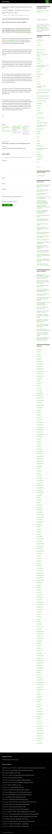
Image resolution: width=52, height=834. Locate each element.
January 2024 (39, 424)
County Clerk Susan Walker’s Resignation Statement (43, 299)
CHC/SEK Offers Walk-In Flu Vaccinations (25, 127)
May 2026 (39, 356)
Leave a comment (25, 15)
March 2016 (39, 653)
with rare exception (9, 41)
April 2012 (39, 721)
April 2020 (39, 534)
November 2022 (40, 458)
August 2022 (39, 466)
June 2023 (39, 441)
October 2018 (40, 577)
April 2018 (39, 592)
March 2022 (39, 478)
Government (39, 103)
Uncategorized (40, 156)
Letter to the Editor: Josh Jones (42, 308)
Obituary (38, 131)
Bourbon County (6, 6)
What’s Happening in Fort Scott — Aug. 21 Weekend (43, 198)
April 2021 (39, 504)
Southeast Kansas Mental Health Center (42, 149)
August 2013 (39, 699)
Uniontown (39, 159)
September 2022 (40, 463)
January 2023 (39, 453)
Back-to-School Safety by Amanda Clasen (42, 194)
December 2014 (40, 682)
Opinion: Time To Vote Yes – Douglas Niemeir (19, 823)
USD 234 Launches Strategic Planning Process (42, 334)
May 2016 (39, 648)
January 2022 (39, 483)
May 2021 (39, 502)
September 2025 (40, 376)
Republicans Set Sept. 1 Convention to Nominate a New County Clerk (43, 207)
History (38, 108)
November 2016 (40, 633)
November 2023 (40, 429)
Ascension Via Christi (41, 49)
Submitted (39, 154)
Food (38, 81)
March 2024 (39, 419)
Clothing (38, 63)
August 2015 (39, 670)
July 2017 (39, 614)
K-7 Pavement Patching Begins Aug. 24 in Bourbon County (43, 251)
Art (37, 47)
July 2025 (39, 380)
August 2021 (39, 495)
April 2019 (39, 563)
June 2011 (39, 740)
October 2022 (40, 461)
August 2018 (39, 582)
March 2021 (39, 507)
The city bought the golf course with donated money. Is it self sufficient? (24, 814)
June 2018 (39, 587)
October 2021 (40, 490)
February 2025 (40, 393)
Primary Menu (50, 1)
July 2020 (39, 526)
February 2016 (40, 655)
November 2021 (40, 487)
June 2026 (39, 354)
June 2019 (39, 558)
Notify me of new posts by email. (9, 201)
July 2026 (39, 351)
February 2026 (40, 363)
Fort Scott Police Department (43, 96)
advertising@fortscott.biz (42, 27)
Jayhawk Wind (40, 113)
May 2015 (39, 672)
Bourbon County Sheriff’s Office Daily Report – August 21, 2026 (43, 229)
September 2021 (40, 492)
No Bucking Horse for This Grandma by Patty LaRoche (42, 320)
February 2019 (40, 568)
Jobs (38, 115)
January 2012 (39, 728)
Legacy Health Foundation (42, 122)
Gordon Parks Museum (41, 100)
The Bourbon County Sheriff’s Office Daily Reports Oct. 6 (14, 147)
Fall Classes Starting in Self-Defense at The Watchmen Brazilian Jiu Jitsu (42, 211)
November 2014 (40, 684)
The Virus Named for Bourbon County (18, 806)
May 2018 (39, 590)
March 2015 (39, 677)
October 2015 (40, 665)
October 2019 (40, 548)
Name (3, 178)
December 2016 (40, 631)
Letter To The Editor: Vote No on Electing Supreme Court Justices (43, 277)
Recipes (38, 141)
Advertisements (40, 40)
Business (38, 58)
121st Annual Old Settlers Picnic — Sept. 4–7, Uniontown (43, 264)
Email (3, 183)
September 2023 (40, 434)
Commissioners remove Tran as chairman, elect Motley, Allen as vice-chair (43, 255)
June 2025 (39, 383)
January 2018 (39, 599)
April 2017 (39, 621)
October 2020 (40, 519)
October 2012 (40, 711)
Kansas (38, 120)
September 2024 (40, 405)
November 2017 (40, 604)
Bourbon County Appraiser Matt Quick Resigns (43, 316)
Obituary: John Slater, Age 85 (43, 239)
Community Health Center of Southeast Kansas (21, 6)
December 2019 (40, 543)
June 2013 (39, 704)
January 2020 (39, 541)
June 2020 (39, 529)
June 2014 (39, 694)
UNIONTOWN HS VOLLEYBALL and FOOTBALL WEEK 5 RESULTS (16, 142)
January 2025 (39, 395)
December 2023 (40, 427)
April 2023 (39, 446)
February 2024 (40, 422)
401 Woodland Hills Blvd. (25, 32)
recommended (10, 40)
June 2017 (39, 616)
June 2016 (39, 645)
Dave (38, 285)
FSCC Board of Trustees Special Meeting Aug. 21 (43, 243)
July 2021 (39, 497)
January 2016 (39, 658)
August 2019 (39, 553)
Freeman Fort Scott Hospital (43, 98)
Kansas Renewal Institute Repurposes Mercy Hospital (43, 282)
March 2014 (39, 696)
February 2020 (40, 538)
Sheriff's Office (40, 145)
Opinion (38, 133)
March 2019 (39, 565)
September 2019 (40, 551)
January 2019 (39, 570)
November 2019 (40, 546)
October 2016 (40, 636)
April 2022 (39, 475)
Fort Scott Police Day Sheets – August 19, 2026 (43, 236)
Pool (38, 138)
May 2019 (39, 560)
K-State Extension (40, 117)
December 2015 (40, 660)
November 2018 (40, 575)
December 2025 (40, 368)
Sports (38, 151)
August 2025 (39, 378)
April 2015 (39, 675)
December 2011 (40, 731)
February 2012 (40, 726)
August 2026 (39, 349)
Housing (38, 110)
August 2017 (39, 611)
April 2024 (39, 417)
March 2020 (39, 536)
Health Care (4, 8)
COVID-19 (39, 69)
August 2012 (39, 716)
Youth (38, 161)
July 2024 (39, 410)
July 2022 (39, 468)
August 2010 (39, 743)
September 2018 (40, 580)
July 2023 (39, 439)
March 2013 (39, 709)
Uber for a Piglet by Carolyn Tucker (42, 286)
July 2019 (39, 555)
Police (38, 136)
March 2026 (39, 361)
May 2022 (39, 473)
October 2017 (40, 607)
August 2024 (39, 407)
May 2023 (39, 444)
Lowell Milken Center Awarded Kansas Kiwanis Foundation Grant (43, 186)
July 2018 (39, 585)
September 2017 (40, 609)
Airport (38, 42)
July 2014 (39, 692)
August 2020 (39, 524)
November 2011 (40, 733)
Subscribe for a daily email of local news (10, 759)
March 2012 (39, 723)
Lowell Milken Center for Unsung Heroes (42, 126)
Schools (38, 143)
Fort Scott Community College (43, 89)
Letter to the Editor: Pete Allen (43, 294)
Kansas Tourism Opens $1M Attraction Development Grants (43, 290)
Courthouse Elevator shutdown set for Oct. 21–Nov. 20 (43, 233)
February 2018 (40, 597)
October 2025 (40, 373)
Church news (39, 60)
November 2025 (40, 371)
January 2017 (39, 628)
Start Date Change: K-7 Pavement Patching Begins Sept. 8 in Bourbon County (42, 202)
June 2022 (39, 470)
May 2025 (39, 385)
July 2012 (39, 718)
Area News (39, 45)
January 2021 (39, 512)
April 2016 (39, 650)
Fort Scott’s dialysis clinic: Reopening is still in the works (17, 818)
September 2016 (40, 638)
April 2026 (39, 359)
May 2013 (39, 706)
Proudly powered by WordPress (7, 832)
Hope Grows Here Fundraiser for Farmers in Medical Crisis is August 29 (43, 260)
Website (4, 189)
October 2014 (40, 687)
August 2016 (39, 641)
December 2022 (40, 456)
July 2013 (39, 701)
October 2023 (40, 432)
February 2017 (40, 626)
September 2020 (40, 521)
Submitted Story (15, 15)
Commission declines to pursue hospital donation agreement (21, 821)
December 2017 (40, 602)
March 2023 (39, 449)
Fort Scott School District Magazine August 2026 (43, 330)
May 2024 (39, 415)
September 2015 (40, 667)
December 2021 (40, 485)
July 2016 (39, 643)
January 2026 (39, 366)
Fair (37, 79)
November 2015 (40, 662)
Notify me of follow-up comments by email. (12, 196)
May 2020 (39, 531)
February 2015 (40, 679)
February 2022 (40, 480)
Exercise (38, 76)
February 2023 (40, 451)
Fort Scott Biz (5, 1)
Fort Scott (39, 83)
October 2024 (40, 402)
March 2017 (39, 624)
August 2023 (39, 436)
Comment (4, 160)
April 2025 (39, 388)
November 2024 (40, 400)
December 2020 (40, 514)
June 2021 (39, 500)
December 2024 (40, 397)
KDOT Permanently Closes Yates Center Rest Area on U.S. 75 (43, 220)
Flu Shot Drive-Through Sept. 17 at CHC (6, 127)
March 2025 (39, 390)
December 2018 (40, 573)
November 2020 (40, 517)
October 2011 (40, 735)
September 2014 (40, 689)
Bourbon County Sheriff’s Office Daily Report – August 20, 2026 (43, 247)
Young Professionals (41, 175)
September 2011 (40, 738)
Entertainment (40, 74)
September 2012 (40, 713)
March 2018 (39, 594)
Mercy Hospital (40, 128)
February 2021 (40, 509)
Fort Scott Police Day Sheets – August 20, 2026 (43, 190)
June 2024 (39, 412)
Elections (39, 71)
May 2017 (39, 619)
